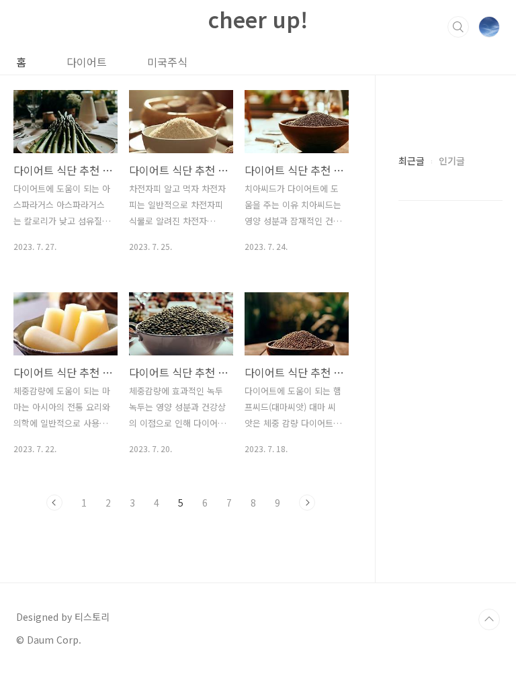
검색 (458, 27)
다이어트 (87, 62)
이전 (54, 502)
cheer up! (258, 18)
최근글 (411, 160)
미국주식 (167, 62)
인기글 (452, 160)
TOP (489, 619)
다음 (307, 502)
